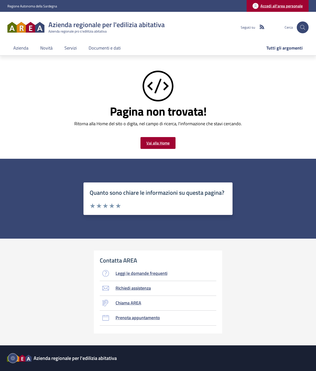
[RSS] (260, 27)
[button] (303, 27)
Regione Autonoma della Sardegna (32, 6)
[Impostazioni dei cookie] (13, 358)
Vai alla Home (158, 143)
